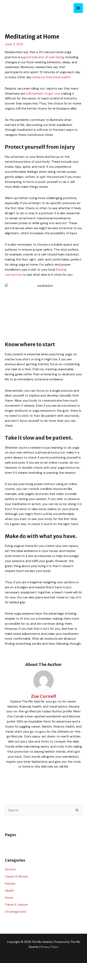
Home (9, 898)
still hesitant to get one (43, 94)
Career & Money (16, 876)
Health (9, 891)
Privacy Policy (49, 947)
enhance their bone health (51, 77)
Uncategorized (15, 912)
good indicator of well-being (43, 57)
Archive (10, 869)
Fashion (10, 884)
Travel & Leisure (16, 905)
